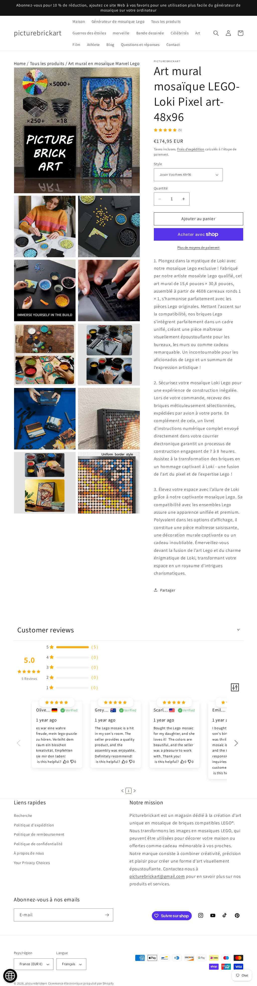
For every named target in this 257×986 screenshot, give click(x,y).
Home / (22, 63)
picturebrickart (36, 983)
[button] (216, 33)
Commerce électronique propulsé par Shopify (81, 983)
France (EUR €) (31, 963)
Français (68, 963)
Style (158, 163)
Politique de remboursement (39, 834)
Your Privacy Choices (32, 862)
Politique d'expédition (34, 824)
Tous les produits (47, 63)
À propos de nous (29, 853)
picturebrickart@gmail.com (157, 876)
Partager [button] (167, 590)
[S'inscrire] (107, 915)
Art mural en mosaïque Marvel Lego (104, 63)
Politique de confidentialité (38, 843)
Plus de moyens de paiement (198, 247)
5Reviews (29, 678)
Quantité (161, 188)
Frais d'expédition (190, 149)
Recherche (23, 815)
